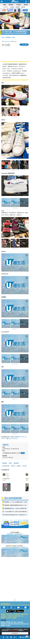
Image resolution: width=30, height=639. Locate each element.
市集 (7, 614)
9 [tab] (14, 10)
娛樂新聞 (17, 7)
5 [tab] (17, 8)
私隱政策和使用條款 (13, 630)
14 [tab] (13, 12)
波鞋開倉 (5, 463)
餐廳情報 (3, 617)
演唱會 (4, 4)
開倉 (13, 37)
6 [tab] (19, 8)
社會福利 (14, 617)
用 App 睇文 (24, 44)
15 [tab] (14, 12)
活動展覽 (3, 614)
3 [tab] (14, 8)
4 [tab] (16, 8)
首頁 (3, 37)
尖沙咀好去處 (6, 466)
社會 (22, 616)
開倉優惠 (16, 463)
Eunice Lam (7, 41)
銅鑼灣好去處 (24, 614)
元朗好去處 (4, 616)
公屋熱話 (12, 7)
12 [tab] (19, 10)
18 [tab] (19, 12)
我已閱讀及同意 (15, 633)
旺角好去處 (17, 616)
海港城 (19, 466)
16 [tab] (16, 12)
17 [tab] (17, 12)
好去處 (13, 466)
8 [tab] (13, 10)
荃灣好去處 (10, 616)
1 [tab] (12, 8)
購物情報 (8, 37)
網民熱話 (3, 622)
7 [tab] (12, 10)
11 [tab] (17, 10)
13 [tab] (12, 12)
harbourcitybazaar (13, 438)
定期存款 (23, 7)
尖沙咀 (22, 453)
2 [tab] (13, 8)
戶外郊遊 (8, 617)
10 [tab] (16, 10)
